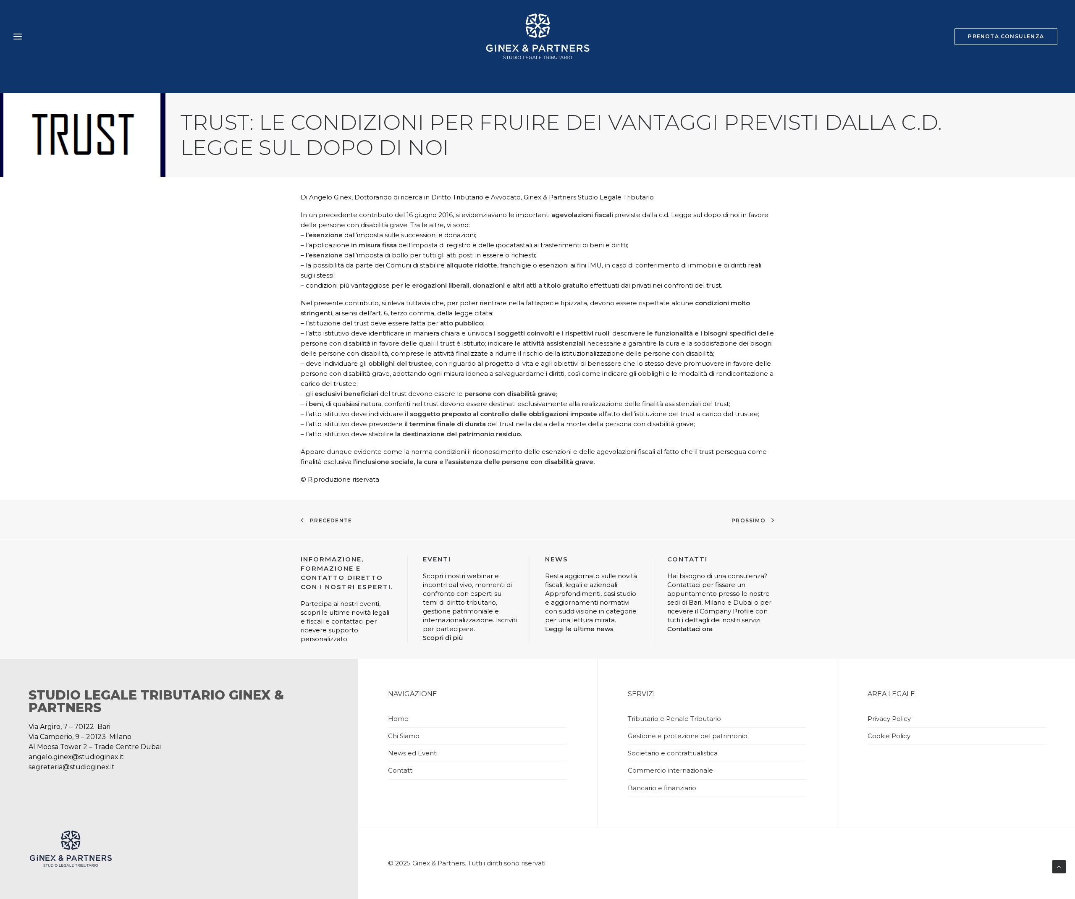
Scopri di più (443, 638)
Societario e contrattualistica (673, 753)
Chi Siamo (404, 736)
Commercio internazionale (670, 770)
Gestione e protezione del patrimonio (687, 736)
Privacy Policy (889, 719)
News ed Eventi (413, 753)
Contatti (401, 770)
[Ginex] (537, 36)
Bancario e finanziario (662, 788)
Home (398, 719)
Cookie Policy (889, 736)
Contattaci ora (690, 629)
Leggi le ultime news (579, 629)
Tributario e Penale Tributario (674, 719)
